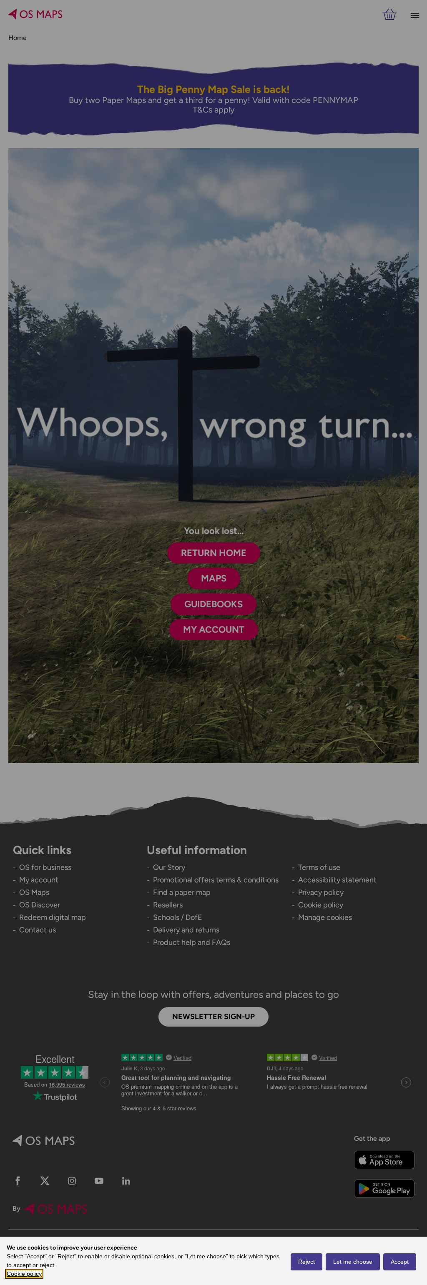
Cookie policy (24, 1273)
